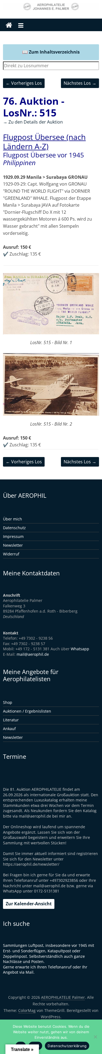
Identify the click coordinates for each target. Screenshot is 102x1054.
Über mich (12, 519)
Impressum (13, 536)
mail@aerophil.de (33, 654)
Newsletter (13, 545)
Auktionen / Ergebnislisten (27, 711)
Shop (7, 702)
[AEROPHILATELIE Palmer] (9, 25)
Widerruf (11, 554)
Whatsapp (80, 648)
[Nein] (95, 1037)
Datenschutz (14, 527)
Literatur (11, 719)
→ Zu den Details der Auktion (33, 122)
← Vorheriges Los (24, 83)
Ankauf (9, 728)
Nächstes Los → (80, 83)
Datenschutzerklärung (67, 1046)
